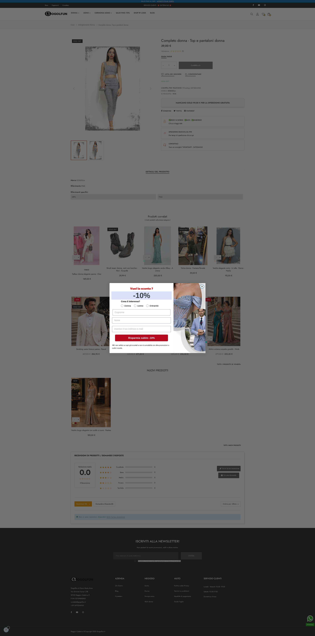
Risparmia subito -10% (141, 338)
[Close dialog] (202, 286)
